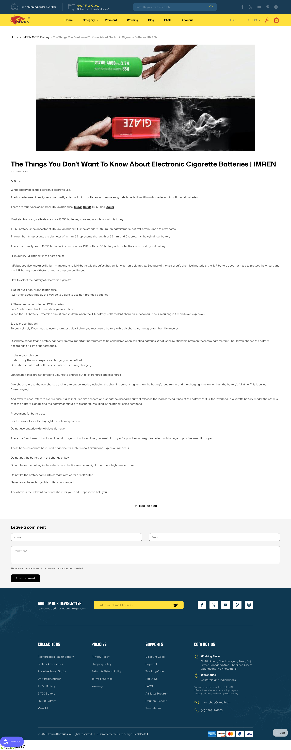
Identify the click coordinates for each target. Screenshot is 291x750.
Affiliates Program (157, 693)
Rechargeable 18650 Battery (56, 657)
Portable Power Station (52, 671)
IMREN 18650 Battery (36, 37)
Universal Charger (49, 679)
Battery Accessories (50, 664)
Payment (151, 664)
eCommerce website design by (116, 734)
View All (43, 708)
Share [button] (17, 181)
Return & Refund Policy (107, 671)
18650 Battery (46, 686)
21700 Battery (46, 693)
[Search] (213, 7)
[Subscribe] (175, 605)
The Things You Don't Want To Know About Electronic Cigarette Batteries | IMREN (105, 37)
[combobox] (175, 7)
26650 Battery (47, 701)
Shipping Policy (101, 664)
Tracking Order (155, 671)
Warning (97, 686)
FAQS (149, 686)
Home (15, 37)
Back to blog (148, 505)
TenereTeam (153, 708)
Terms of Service (102, 679)
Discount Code (155, 657)
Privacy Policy (100, 657)
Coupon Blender (156, 701)
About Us (151, 679)
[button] (89, 20)
